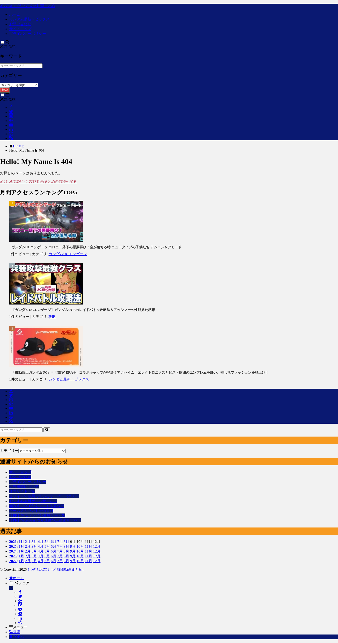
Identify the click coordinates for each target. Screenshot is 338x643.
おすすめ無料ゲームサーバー (33, 501)
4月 (40, 542)
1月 (21, 542)
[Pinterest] (20, 623)
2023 (13, 556)
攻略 (52, 317)
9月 (73, 546)
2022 (13, 561)
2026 (13, 542)
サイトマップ (20, 29)
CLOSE (10, 47)
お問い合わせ (20, 24)
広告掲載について (24, 486)
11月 (88, 546)
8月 (66, 542)
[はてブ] (20, 605)
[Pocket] (20, 610)
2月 (28, 542)
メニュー (20, 627)
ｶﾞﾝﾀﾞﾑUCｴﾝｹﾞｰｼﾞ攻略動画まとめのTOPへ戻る (38, 181)
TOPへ (18, 637)
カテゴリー (9, 451)
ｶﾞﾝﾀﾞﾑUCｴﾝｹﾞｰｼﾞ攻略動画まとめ (27, 6)
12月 (96, 546)
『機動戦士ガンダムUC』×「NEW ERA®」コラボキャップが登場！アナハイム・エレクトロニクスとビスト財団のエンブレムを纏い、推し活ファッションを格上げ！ (140, 372)
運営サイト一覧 (22, 491)
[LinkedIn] (20, 618)
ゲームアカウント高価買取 (31, 511)
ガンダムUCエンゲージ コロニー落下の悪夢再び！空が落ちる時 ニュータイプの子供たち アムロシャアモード (96, 247)
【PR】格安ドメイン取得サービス (37, 515)
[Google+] (20, 601)
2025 (13, 546)
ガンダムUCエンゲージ (68, 254)
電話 (16, 632)
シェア (23, 583)
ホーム (14, 14)
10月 (80, 546)
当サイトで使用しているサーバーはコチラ (44, 496)
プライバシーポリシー (27, 34)
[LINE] (20, 614)
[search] (46, 429)
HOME (18, 146)
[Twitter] (20, 596)
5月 (47, 542)
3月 (34, 542)
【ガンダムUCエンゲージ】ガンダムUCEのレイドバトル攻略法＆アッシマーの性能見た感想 (83, 310)
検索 (5, 90)
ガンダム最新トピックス (29, 19)
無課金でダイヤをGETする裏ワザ (36, 506)
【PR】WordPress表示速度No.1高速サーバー (45, 520)
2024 (13, 551)
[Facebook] (20, 592)
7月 (60, 542)
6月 (53, 542)
